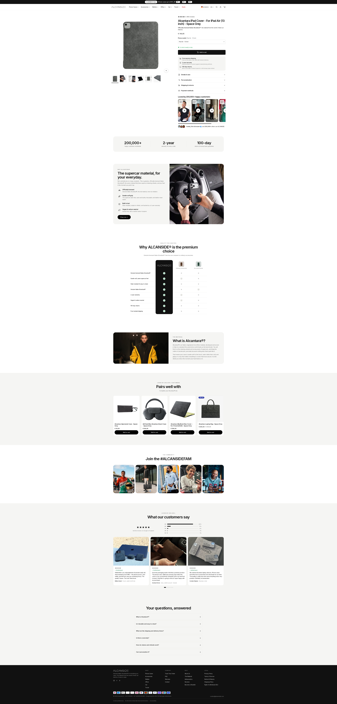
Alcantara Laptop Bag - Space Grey (210, 424)
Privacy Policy (208, 673)
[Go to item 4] (140, 79)
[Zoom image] (166, 71)
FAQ (166, 676)
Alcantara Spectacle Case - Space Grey (126, 425)
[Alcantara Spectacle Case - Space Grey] (126, 409)
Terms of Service (209, 676)
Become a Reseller (190, 684)
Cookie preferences (118, 700)
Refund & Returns (209, 679)
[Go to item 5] (148, 79)
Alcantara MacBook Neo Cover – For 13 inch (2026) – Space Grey (181, 425)
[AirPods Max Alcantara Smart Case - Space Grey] (154, 409)
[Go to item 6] (157, 79)
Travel (176, 7)
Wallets (154, 7)
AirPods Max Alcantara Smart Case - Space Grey (154, 425)
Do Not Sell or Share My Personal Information (136, 700)
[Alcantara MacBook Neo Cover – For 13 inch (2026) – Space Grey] (182, 409)
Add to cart (126, 432)
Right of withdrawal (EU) (211, 684)
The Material (188, 676)
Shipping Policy (208, 682)
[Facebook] (119, 680)
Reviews (187, 682)
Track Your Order (170, 673)
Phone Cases (133, 7)
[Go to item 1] (114, 79)
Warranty (167, 679)
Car (169, 7)
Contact (167, 682)
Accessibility (153, 700)
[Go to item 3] (131, 79)
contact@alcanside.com (217, 696)
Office (162, 7)
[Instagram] (114, 680)
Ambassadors (188, 679)
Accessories (144, 7)
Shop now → (124, 217)
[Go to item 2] (123, 79)
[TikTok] (117, 680)
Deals (183, 7)
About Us (187, 673)
